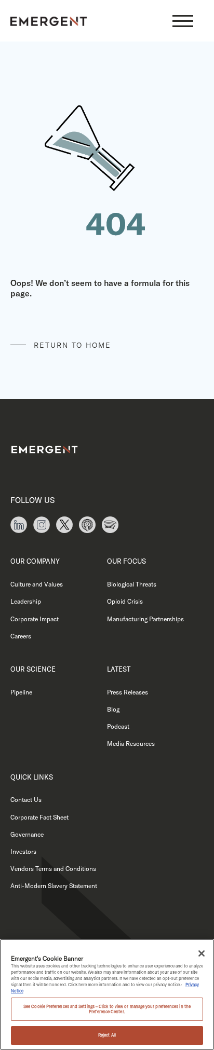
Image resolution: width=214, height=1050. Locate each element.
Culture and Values (36, 584)
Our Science (33, 669)
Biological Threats (131, 584)
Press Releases (127, 692)
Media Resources (131, 743)
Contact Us (26, 799)
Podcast (118, 726)
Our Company (35, 561)
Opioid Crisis (125, 601)
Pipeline (21, 692)
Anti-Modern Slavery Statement (53, 886)
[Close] (201, 953)
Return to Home (72, 345)
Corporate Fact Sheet (39, 817)
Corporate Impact (34, 619)
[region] (107, 994)
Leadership (25, 601)
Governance (27, 834)
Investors (23, 851)
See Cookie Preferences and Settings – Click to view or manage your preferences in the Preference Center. (107, 1009)
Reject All (107, 1035)
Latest (118, 669)
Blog (113, 709)
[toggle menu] (182, 21)
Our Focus (126, 561)
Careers (20, 636)
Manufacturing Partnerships (145, 619)
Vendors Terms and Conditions (53, 868)
